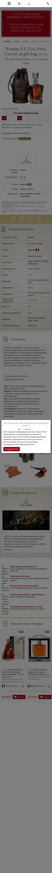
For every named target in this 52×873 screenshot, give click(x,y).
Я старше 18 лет (11, 449)
